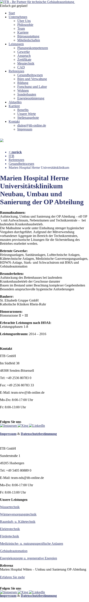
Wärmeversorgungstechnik (18, 514)
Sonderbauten (26, 94)
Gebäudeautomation (13, 551)
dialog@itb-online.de (31, 125)
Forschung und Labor (32, 86)
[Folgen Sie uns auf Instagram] (9, 425)
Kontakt (14, 121)
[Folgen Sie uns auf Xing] (23, 425)
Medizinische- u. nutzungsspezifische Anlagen (31, 543)
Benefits (23, 110)
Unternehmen (18, 17)
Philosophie (25, 24)
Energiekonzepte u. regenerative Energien (28, 558)
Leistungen (16, 44)
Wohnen (23, 90)
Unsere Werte (26, 114)
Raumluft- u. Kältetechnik (17, 521)
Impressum (24, 129)
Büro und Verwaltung (32, 79)
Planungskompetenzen (32, 48)
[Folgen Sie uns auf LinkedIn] (37, 425)
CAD (21, 67)
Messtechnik (25, 63)
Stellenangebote (28, 117)
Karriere (23, 32)
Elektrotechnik (10, 529)
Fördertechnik (9, 536)
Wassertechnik (10, 507)
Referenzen (16, 71)
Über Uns (24, 21)
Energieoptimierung (30, 98)
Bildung (22, 83)
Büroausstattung (28, 36)
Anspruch (24, 55)
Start (12, 13)
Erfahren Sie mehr (12, 577)
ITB (11, 156)
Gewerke (23, 52)
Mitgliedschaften (28, 40)
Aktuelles (15, 102)
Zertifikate (24, 59)
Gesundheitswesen (30, 75)
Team (21, 28)
